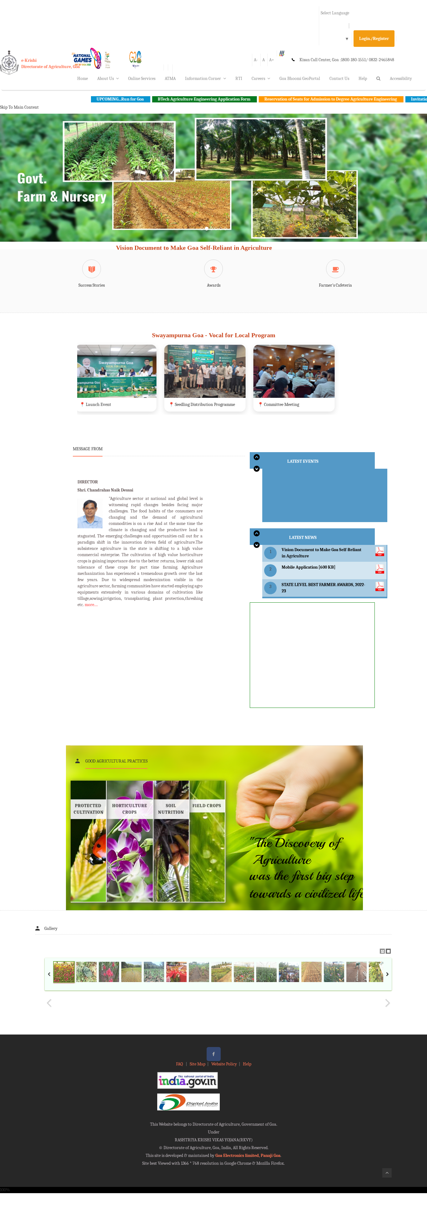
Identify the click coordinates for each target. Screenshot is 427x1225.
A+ (271, 59)
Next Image (387, 1003)
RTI (238, 78)
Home (82, 78)
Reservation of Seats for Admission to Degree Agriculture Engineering (273, 99)
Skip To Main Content (19, 107)
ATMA (170, 78)
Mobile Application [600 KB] (308, 567)
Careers (258, 78)
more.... (91, 604)
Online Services (141, 78)
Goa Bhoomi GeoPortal (299, 78)
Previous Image (49, 1003)
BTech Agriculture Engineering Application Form (146, 99)
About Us (105, 78)
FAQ (180, 1064)
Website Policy (224, 1064)
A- (256, 59)
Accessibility (401, 78)
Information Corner (203, 78)
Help (363, 78)
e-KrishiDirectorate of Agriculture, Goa (50, 63)
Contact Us (339, 78)
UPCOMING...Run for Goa (62, 99)
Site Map (197, 1064)
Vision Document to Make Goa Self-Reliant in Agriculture (194, 247)
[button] (32, 185)
